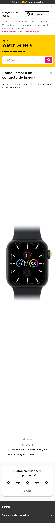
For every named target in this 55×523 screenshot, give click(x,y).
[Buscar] (48, 60)
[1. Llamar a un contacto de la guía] (27, 263)
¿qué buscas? (12, 60)
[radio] (8, 482)
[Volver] (51, 73)
